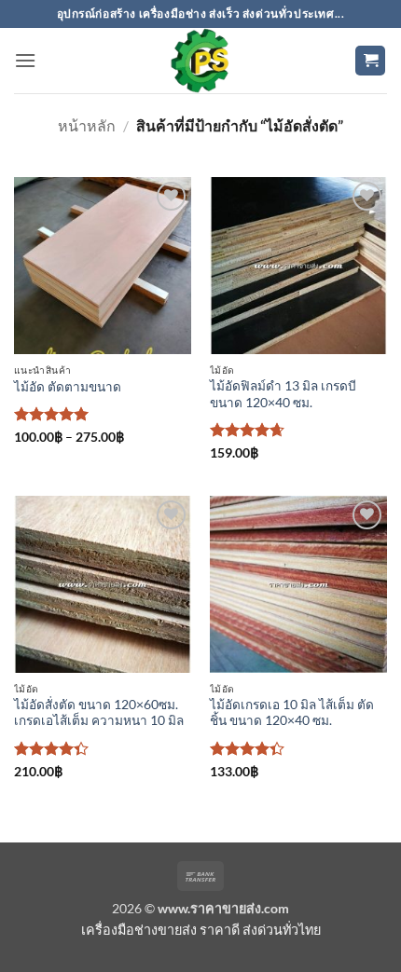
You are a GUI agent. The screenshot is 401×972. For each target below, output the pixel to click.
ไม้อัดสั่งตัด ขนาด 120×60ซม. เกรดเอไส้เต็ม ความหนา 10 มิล (99, 713)
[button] (25, 60)
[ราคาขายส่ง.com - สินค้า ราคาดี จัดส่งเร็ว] (200, 60)
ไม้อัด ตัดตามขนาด (67, 386)
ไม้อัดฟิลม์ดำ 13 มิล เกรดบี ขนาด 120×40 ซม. (283, 394)
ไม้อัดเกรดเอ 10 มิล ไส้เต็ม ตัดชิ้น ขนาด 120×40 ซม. (292, 713)
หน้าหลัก (87, 125)
